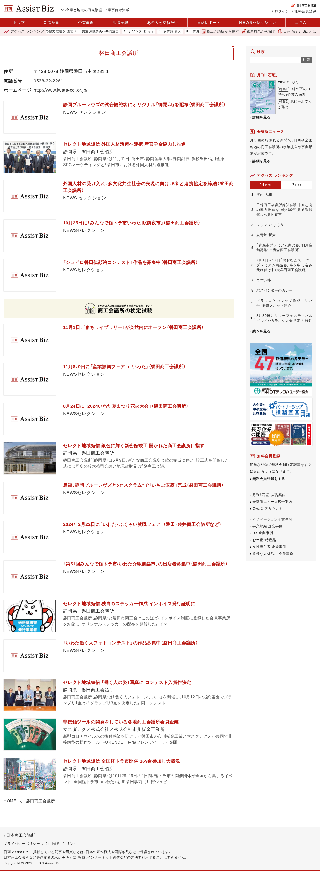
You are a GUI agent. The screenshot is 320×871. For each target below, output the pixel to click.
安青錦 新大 (157, 31)
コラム (301, 22)
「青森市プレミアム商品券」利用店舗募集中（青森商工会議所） (284, 247)
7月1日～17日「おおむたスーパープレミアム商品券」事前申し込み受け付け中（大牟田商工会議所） (284, 265)
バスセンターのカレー (274, 290)
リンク (71, 844)
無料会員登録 (305, 11)
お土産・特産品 (264, 540)
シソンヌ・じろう (126, 31)
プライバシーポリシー (22, 844)
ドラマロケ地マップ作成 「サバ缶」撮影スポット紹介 (284, 303)
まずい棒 (263, 280)
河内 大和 (264, 195)
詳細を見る (261, 117)
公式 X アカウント (267, 509)
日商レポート (208, 22)
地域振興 (120, 22)
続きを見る (261, 331)
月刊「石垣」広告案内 (269, 495)
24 (265, 185)
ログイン (282, 11)
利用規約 (53, 844)
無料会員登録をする (268, 479)
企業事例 (86, 22)
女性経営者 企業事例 (269, 547)
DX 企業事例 (262, 533)
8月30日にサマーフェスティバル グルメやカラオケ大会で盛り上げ (284, 318)
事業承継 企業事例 (267, 526)
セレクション (257, 22)
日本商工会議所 (20, 835)
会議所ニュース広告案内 (272, 502)
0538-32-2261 (48, 80)
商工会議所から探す (222, 31)
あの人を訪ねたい (162, 22)
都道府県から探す (261, 31)
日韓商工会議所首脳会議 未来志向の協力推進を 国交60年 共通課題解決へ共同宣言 (284, 210)
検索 (307, 60)
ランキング (27, 31)
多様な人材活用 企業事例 (273, 554)
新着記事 (52, 22)
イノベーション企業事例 (272, 519)
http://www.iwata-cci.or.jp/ (61, 90)
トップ (19, 22)
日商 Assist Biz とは (299, 31)
